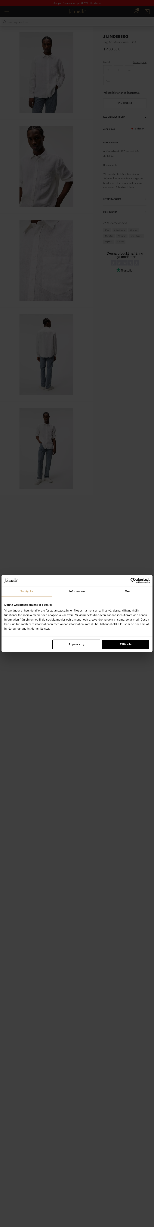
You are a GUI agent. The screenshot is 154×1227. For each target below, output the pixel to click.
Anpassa (74, 644)
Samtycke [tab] (26, 591)
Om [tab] (127, 591)
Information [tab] (77, 591)
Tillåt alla (125, 644)
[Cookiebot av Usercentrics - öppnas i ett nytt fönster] (133, 580)
